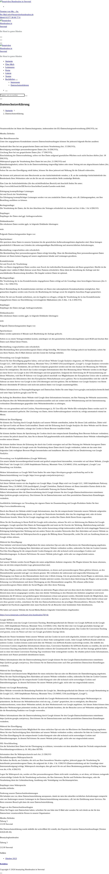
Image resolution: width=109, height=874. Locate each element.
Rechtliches (10, 79)
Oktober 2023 (11, 858)
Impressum (15, 82)
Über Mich (9, 64)
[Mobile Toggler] (16, 79)
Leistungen (9, 67)
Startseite (9, 61)
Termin (8, 76)
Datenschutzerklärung (20, 85)
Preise (7, 70)
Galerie (8, 73)
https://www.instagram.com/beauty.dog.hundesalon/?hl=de (24, 615)
